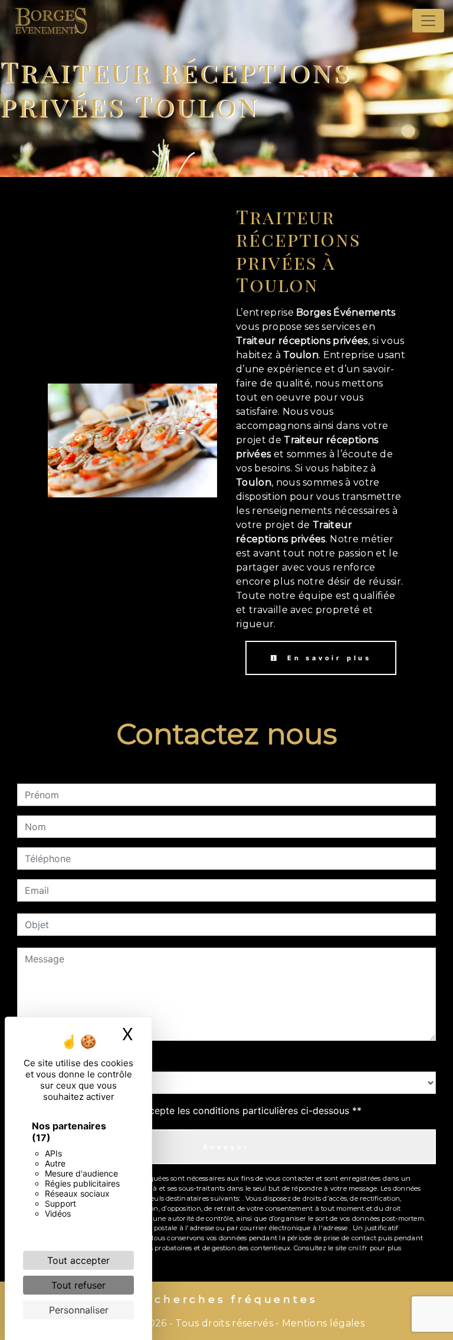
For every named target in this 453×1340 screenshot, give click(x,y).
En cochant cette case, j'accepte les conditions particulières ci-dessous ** (195, 1110)
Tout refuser (78, 1285)
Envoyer (226, 1147)
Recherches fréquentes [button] (227, 1299)
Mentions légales (322, 1323)
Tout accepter (78, 1260)
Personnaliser (79, 1310)
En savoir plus (327, 658)
